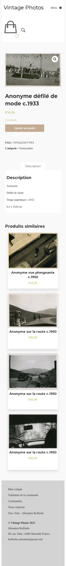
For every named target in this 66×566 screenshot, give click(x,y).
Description (33, 166)
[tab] (33, 166)
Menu (54, 7)
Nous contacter (16, 507)
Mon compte (15, 489)
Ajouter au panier (24, 128)
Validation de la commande (23, 495)
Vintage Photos (23, 7)
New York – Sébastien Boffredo (26, 513)
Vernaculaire (26, 148)
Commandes (15, 501)
